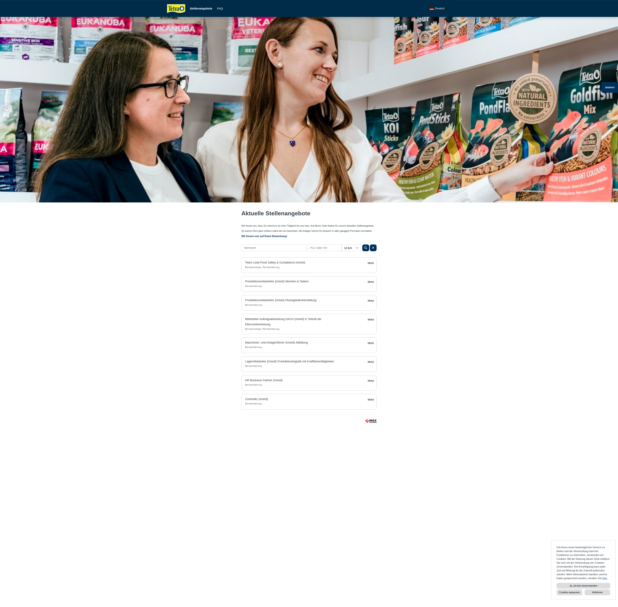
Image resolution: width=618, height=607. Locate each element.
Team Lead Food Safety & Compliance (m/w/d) (275, 262)
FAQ (220, 8)
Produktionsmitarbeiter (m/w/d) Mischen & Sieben (277, 281)
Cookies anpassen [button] (569, 592)
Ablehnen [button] (597, 592)
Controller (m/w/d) (256, 399)
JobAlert (609, 87)
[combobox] (439, 8)
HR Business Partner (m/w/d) (264, 380)
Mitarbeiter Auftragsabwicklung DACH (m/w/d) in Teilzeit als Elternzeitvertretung (283, 321)
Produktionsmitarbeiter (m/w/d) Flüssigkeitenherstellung (280, 300)
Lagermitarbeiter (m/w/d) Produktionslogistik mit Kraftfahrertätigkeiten (289, 361)
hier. (604, 578)
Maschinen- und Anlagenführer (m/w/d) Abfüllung (276, 342)
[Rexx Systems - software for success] (371, 421)
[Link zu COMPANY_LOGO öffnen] (176, 8)
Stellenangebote (201, 8)
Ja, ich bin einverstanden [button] (583, 585)
